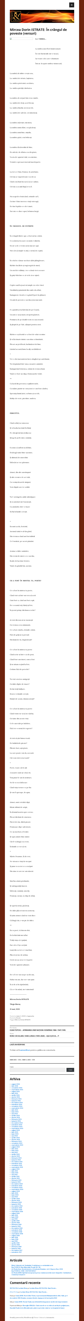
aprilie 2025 (15, 1095)
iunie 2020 (15, 1195)
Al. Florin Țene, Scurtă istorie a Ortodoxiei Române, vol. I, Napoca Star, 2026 (37, 1269)
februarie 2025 (16, 1099)
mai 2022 (14, 1152)
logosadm (30, 1016)
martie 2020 (15, 1200)
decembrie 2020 (17, 1184)
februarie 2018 (16, 1247)
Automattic (50, 1317)
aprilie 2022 (15, 1154)
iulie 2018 (14, 1237)
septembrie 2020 (17, 1189)
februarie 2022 (16, 1158)
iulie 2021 (14, 1171)
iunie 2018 (14, 1239)
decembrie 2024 (17, 1102)
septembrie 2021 (17, 1167)
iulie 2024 (14, 1110)
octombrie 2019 (16, 1210)
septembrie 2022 (17, 1145)
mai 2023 (14, 1136)
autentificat (25, 1050)
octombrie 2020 (16, 1187)
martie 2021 (15, 1178)
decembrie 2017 (16, 1250)
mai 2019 (14, 1219)
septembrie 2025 (17, 1090)
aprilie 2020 (15, 1199)
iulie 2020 (14, 1193)
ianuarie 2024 (16, 1121)
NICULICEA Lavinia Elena (18, 1288)
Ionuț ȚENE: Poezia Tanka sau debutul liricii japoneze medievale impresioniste (41, 1302)
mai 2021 (14, 1175)
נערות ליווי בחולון (14, 1292)
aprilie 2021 (15, 1176)
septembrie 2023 (17, 1128)
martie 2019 (15, 1223)
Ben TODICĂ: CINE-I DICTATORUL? (23, 1271)
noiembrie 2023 (16, 1125)
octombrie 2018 (16, 1232)
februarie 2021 (16, 1180)
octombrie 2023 (16, 1126)
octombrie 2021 (16, 1165)
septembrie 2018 (17, 1234)
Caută (12, 1067)
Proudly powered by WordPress (21, 1317)
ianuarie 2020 (16, 1204)
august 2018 (15, 1235)
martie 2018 (15, 1245)
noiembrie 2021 (16, 1163)
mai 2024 (14, 1114)
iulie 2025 (14, 1093)
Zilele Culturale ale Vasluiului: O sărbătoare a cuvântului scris (32, 1265)
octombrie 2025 (16, 1088)
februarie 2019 (16, 1224)
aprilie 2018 (15, 1243)
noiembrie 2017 (16, 1252)
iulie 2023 (14, 1132)
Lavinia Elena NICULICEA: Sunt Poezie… (43, 1288)
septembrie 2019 (17, 1211)
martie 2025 (15, 1097)
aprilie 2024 (15, 1115)
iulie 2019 (14, 1215)
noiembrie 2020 (16, 1186)
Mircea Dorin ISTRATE (22, 1020)
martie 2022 (15, 1156)
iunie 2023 (14, 1134)
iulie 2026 (14, 1086)
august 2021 (15, 1169)
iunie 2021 (14, 1173)
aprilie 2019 (15, 1221)
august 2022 (15, 1147)
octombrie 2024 (16, 1106)
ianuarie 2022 (16, 1160)
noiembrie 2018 (16, 1230)
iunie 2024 (14, 1112)
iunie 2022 (14, 1151)
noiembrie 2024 (16, 1104)
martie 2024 (15, 1117)
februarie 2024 (16, 1119)
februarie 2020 (16, 1202)
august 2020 (15, 1191)
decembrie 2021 (16, 1162)
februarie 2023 (16, 1141)
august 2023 (15, 1130)
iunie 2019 (14, 1217)
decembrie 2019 (16, 1206)
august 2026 (15, 1084)
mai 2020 (14, 1197)
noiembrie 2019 (16, 1208)
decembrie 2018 (16, 1228)
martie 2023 (15, 1139)
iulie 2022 (14, 1149)
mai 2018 (14, 1241)
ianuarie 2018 (16, 1248)
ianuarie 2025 (16, 1101)
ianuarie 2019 (16, 1226)
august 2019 (15, 1213)
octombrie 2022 (16, 1143)
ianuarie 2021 (16, 1182)
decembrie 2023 (17, 1123)
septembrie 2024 (17, 1108)
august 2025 (15, 1091)
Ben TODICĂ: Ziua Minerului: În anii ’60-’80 (25, 1267)
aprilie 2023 (15, 1138)
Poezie (18, 1018)
